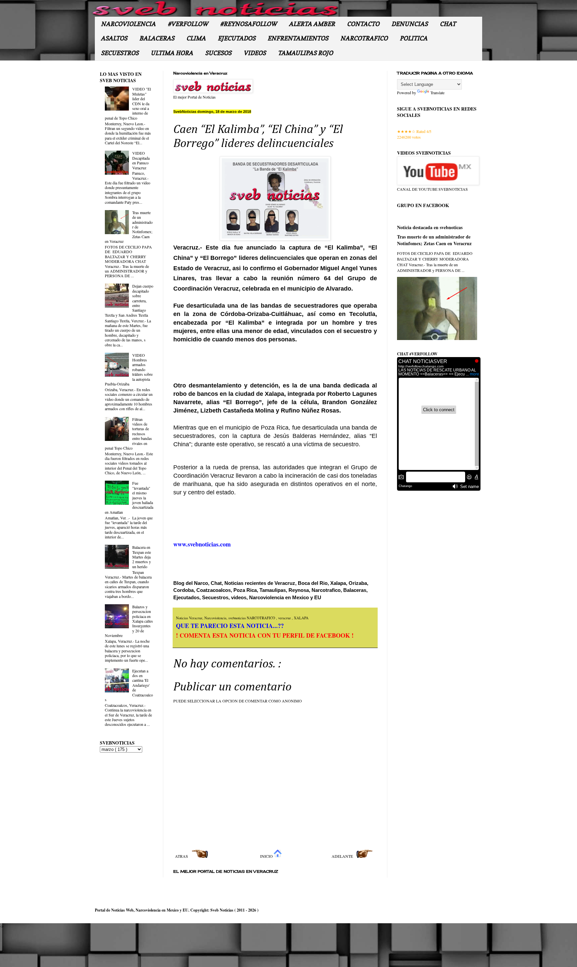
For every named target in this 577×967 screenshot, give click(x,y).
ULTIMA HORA (172, 52)
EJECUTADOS (236, 38)
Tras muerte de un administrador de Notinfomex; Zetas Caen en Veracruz (434, 240)
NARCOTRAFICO (364, 38)
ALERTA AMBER (312, 23)
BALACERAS (156, 38)
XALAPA (301, 618)
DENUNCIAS (409, 23)
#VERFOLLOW (188, 23)
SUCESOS (218, 52)
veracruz (285, 618)
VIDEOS (254, 52)
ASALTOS (114, 38)
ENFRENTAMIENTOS (297, 38)
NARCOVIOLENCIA (128, 23)
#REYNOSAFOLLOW (248, 23)
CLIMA (196, 38)
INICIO (267, 856)
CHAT (448, 23)
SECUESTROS (120, 52)
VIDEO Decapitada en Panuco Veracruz (141, 160)
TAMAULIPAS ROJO (305, 52)
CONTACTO (363, 23)
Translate (437, 92)
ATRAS (182, 856)
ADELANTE (343, 856)
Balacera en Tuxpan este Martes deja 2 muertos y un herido (141, 556)
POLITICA (413, 38)
